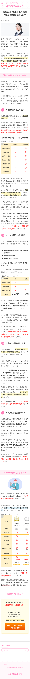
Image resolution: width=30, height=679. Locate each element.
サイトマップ (25, 664)
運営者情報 (4, 664)
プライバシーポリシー (15, 664)
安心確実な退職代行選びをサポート (15, 667)
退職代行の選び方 (15, 5)
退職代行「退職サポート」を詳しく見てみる (15, 626)
